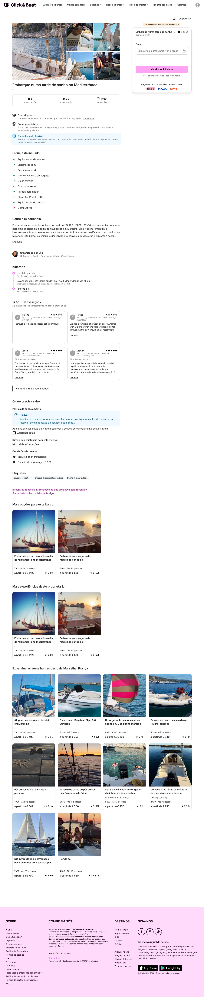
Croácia (118, 940)
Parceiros (10, 965)
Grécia (118, 944)
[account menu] (197, 5)
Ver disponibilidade (162, 69)
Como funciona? (14, 937)
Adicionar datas (26, 432)
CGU (8, 958)
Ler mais (17, 241)
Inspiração (182, 4)
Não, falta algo (45, 493)
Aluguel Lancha (122, 955)
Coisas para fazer (76, 4)
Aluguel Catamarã (123, 959)
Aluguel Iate (120, 962)
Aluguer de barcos (52, 4)
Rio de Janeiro (121, 929)
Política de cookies (15, 954)
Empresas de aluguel (16, 947)
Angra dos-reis (122, 933)
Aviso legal (11, 962)
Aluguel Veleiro (122, 952)
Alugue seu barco (14, 944)
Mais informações (29, 444)
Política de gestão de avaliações (21, 980)
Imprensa (10, 940)
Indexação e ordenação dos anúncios (24, 972)
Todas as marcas (123, 966)
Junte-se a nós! (13, 969)
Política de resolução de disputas (22, 976)
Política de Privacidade (17, 951)
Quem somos (12, 933)
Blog (8, 983)
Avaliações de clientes (60, 953)
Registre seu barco (162, 4)
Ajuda (9, 929)
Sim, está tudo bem (23, 493)
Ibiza (117, 937)
